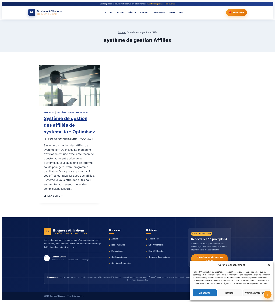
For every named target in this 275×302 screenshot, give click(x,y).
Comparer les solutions (159, 257)
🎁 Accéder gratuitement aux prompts (209, 258)
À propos (144, 12)
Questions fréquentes (121, 263)
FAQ (181, 12)
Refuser (229, 292)
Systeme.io (153, 239)
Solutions (120, 12)
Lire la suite (53, 196)
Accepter (204, 292)
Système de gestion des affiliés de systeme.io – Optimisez (69, 125)
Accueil (108, 12)
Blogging (49, 112)
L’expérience (117, 251)
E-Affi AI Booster (156, 251)
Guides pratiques (119, 257)
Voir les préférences (256, 292)
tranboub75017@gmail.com (62, 138)
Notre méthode (118, 245)
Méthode (132, 12)
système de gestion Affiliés (72, 112)
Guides (172, 12)
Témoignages (158, 12)
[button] (268, 265)
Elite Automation (155, 245)
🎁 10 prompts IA (236, 12)
